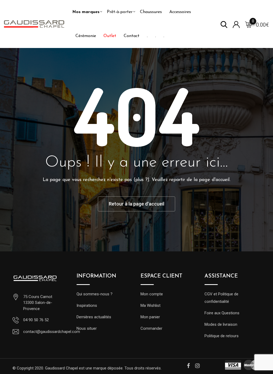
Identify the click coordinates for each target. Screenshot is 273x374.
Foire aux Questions (221, 313)
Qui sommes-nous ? (95, 294)
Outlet (109, 36)
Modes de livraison (220, 324)
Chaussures (151, 12)
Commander (151, 328)
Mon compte (151, 294)
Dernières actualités (94, 317)
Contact (131, 36)
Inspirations (87, 305)
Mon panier (150, 317)
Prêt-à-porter (120, 12)
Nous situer (87, 328)
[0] (248, 24)
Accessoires (180, 12)
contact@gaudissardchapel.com (51, 331)
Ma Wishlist (150, 305)
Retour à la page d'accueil (136, 204)
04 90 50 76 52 (36, 319)
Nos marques (85, 12)
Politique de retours (221, 335)
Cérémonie (85, 36)
